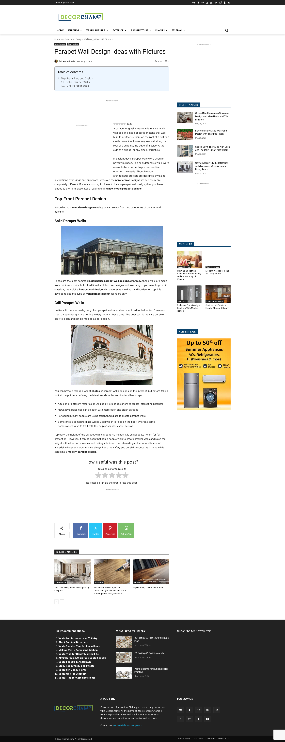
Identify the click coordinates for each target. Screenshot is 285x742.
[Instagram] (207, 2)
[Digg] (193, 2)
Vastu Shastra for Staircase (75, 661)
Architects (99, 582)
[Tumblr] (224, 2)
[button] (227, 30)
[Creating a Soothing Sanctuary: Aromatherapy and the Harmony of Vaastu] (189, 259)
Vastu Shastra (184, 267)
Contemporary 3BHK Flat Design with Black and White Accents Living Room (211, 166)
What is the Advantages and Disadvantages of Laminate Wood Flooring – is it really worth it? (110, 590)
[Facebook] (198, 2)
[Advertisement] (167, 16)
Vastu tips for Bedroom (72, 673)
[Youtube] (229, 2)
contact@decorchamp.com (127, 725)
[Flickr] (202, 2)
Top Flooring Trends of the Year (148, 587)
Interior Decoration (214, 301)
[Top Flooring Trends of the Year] (151, 571)
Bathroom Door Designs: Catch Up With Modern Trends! (189, 308)
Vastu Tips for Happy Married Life (79, 653)
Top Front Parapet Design (77, 78)
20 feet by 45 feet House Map (149, 653)
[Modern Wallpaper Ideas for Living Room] (218, 259)
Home (57, 39)
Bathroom (182, 301)
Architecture (68, 39)
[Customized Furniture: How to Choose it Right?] (218, 294)
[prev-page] (56, 601)
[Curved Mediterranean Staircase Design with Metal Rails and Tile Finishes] (185, 117)
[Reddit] (220, 2)
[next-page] (62, 601)
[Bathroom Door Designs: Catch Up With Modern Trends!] (189, 294)
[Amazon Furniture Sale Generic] (204, 374)
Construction (73, 44)
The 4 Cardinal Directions (73, 642)
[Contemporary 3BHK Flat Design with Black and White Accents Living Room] (185, 167)
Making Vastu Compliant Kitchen (78, 650)
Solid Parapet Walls (78, 82)
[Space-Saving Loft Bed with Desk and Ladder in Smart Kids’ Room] (185, 151)
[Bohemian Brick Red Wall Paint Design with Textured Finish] (185, 134)
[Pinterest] (216, 2)
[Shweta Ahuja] (56, 61)
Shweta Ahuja (68, 61)
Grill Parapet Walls (78, 85)
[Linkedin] (211, 2)
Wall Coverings (212, 267)
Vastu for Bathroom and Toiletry (78, 638)
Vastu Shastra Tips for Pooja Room (79, 646)
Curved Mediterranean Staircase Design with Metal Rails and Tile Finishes (212, 116)
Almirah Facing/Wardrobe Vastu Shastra (82, 657)
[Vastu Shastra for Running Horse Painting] (124, 673)
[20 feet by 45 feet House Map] (124, 657)
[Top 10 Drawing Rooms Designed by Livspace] (72, 571)
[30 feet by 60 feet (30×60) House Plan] (124, 642)
